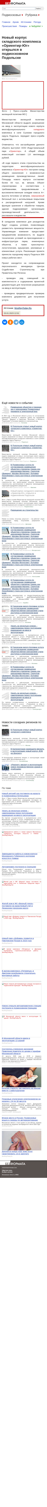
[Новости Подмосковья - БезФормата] (13, 2)
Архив (16, 22)
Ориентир (15, 151)
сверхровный (37, 196)
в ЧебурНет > (36, 26)
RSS (17, 1175)
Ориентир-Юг (20, 169)
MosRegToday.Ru (23, 308)
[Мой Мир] (21, 322)
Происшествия (9, 26)
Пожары (23, 26)
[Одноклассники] (10, 322)
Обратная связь (7, 1170)
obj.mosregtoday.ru (11, 79)
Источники (26, 22)
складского (39, 129)
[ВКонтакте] (4, 322)
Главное (6, 22)
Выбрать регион (7, 1172)
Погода (37, 22)
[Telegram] (16, 322)
